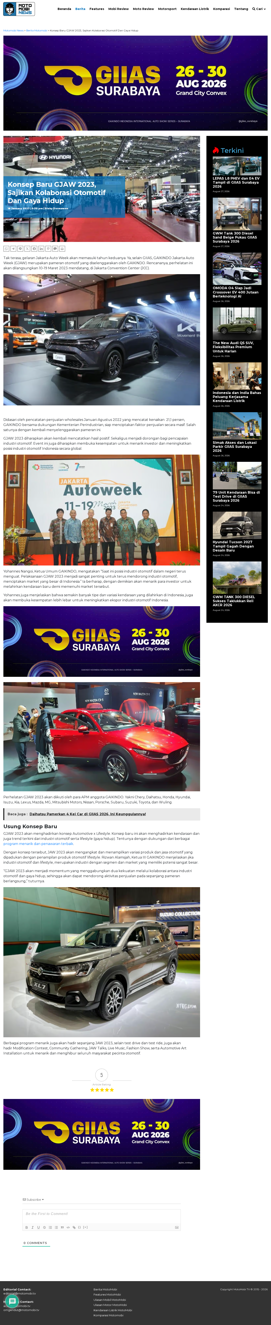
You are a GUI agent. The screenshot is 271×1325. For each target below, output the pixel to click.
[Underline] (38, 1227)
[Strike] (44, 1227)
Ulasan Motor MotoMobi (110, 1305)
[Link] (74, 1227)
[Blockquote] (62, 1227)
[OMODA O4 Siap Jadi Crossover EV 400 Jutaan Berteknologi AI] (237, 269)
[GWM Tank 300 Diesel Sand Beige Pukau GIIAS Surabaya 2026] (237, 214)
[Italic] (33, 1227)
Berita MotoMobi (105, 1289)
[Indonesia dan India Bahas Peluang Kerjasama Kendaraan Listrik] (237, 376)
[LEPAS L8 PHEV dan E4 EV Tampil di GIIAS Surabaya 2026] (237, 166)
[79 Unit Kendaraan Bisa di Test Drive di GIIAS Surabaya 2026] (237, 475)
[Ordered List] (50, 1227)
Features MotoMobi (107, 1294)
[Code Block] (68, 1227)
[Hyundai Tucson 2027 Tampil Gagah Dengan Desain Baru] (237, 525)
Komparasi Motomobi (108, 1315)
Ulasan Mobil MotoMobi (110, 1299)
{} (79, 1227)
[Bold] (27, 1227)
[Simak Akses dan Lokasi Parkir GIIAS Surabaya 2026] (237, 425)
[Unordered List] (56, 1227)
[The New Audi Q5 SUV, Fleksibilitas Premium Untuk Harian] (237, 323)
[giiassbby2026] (135, 83)
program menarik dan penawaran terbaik (38, 844)
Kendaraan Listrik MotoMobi (113, 1310)
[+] (85, 1227)
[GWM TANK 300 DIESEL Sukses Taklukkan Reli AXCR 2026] (237, 577)
